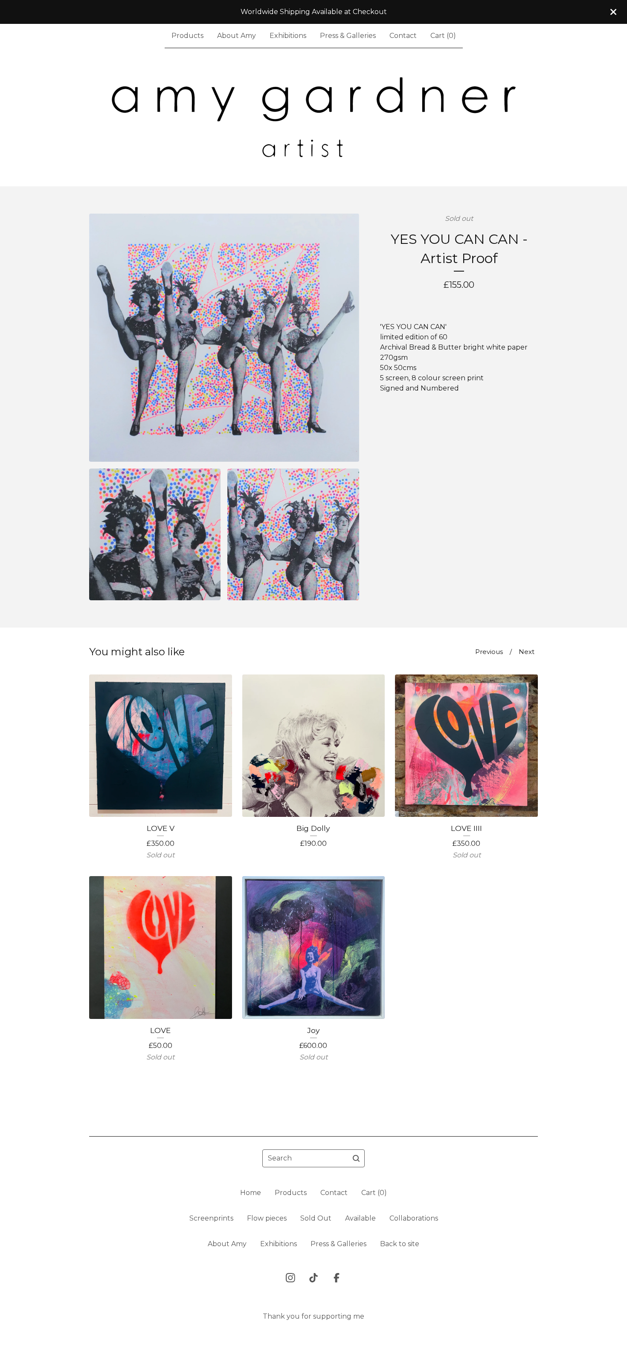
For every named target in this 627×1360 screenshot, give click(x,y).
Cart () (443, 36)
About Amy (236, 36)
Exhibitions (288, 36)
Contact (403, 36)
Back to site (399, 1244)
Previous (489, 652)
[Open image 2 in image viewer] (155, 534)
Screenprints (211, 1218)
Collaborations (413, 1218)
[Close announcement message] (613, 12)
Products (187, 36)
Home (250, 1193)
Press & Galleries (348, 36)
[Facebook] (336, 1278)
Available (360, 1218)
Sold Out (315, 1218)
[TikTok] (313, 1278)
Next (526, 652)
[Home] (313, 117)
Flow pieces (267, 1218)
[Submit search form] (356, 1158)
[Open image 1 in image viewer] (224, 338)
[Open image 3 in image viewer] (293, 534)
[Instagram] (290, 1278)
